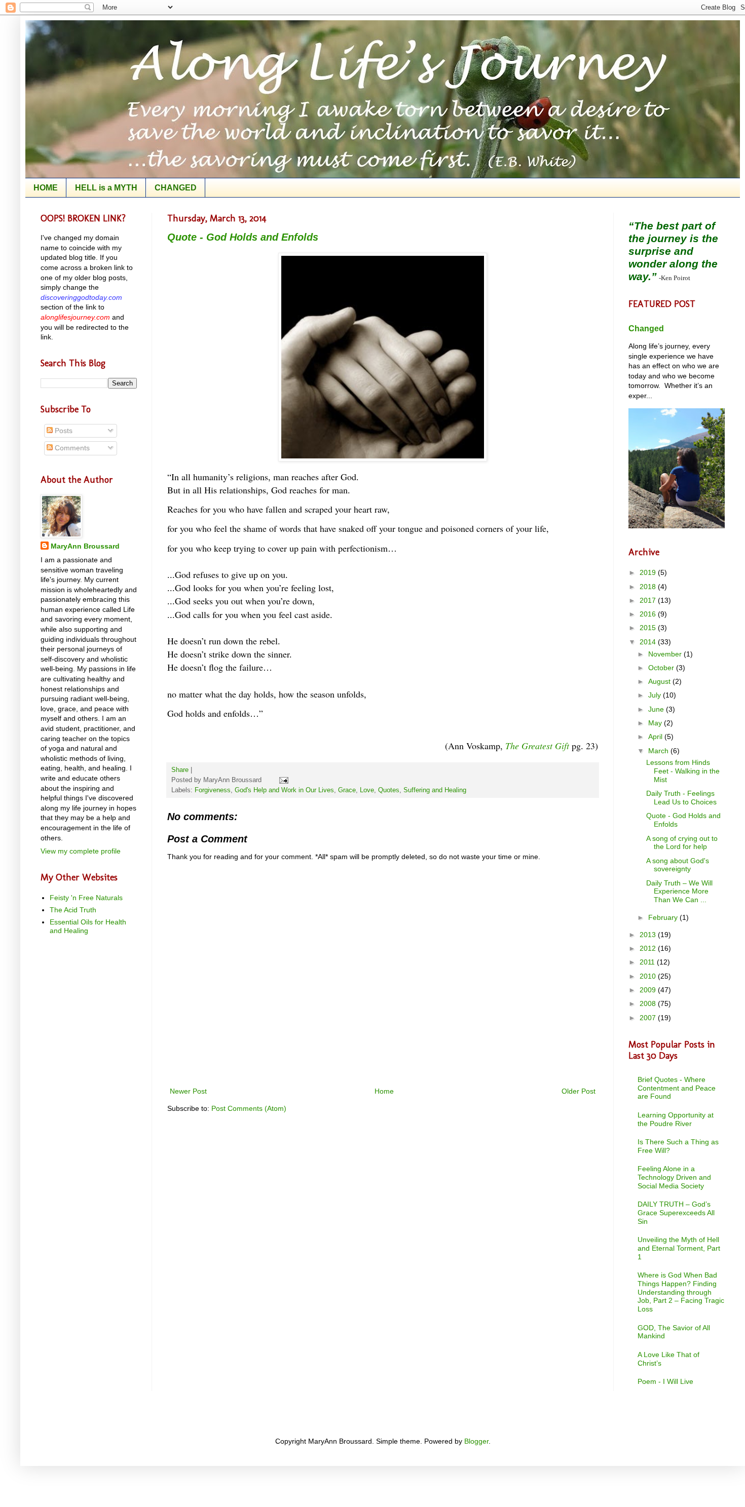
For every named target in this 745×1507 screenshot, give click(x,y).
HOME (45, 187)
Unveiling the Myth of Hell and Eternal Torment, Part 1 (679, 1248)
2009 (649, 990)
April (656, 736)
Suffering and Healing (434, 790)
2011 (648, 962)
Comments (71, 448)
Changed (646, 328)
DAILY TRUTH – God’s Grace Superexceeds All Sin (676, 1212)
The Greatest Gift (537, 746)
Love (367, 790)
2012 (649, 948)
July (655, 695)
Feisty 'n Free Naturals (86, 898)
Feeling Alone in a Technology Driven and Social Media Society (674, 1177)
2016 (649, 614)
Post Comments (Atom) (248, 1108)
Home (384, 1091)
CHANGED (176, 187)
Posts (62, 431)
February (664, 917)
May (656, 723)
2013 (649, 935)
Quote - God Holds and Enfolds (242, 237)
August (660, 681)
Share (180, 770)
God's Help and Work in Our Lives (284, 790)
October (662, 668)
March (659, 751)
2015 (649, 628)
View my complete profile (81, 851)
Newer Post (188, 1091)
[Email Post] (282, 780)
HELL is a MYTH (106, 187)
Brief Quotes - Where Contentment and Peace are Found (677, 1088)
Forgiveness (213, 790)
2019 (649, 572)
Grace (347, 790)
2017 (649, 600)
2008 (649, 1003)
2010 (649, 976)
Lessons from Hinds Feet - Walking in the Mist (683, 771)
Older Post (578, 1091)
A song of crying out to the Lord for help (682, 842)
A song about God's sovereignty (677, 865)
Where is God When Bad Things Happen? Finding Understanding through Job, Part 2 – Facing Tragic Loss (681, 1292)
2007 (649, 1018)
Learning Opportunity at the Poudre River (676, 1119)
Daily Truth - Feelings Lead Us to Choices (681, 797)
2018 (649, 587)
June (657, 709)
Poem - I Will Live (665, 1381)
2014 (649, 642)
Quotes (388, 790)
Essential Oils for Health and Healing (88, 926)
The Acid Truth (73, 910)
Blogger (476, 1441)
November (666, 654)
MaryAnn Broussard (85, 546)
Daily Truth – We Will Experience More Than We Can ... (679, 891)
